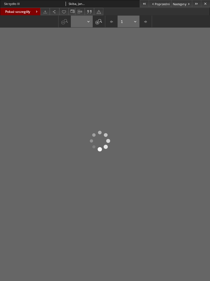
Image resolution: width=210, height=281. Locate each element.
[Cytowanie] (89, 11)
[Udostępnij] (54, 11)
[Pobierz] (45, 11)
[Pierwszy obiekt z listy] (144, 3)
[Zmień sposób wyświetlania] (72, 11)
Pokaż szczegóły (17, 11)
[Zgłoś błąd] (98, 11)
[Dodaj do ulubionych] (64, 11)
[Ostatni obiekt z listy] (196, 3)
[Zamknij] (205, 3)
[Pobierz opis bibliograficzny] (79, 12)
